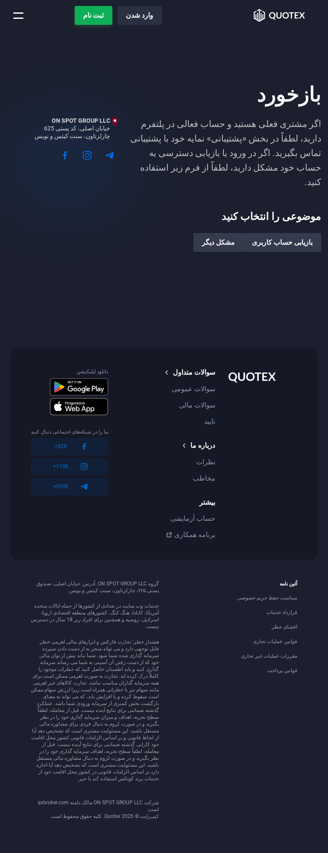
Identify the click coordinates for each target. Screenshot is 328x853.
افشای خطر (284, 627)
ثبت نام (93, 15)
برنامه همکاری (194, 535)
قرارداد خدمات (281, 612)
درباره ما (202, 445)
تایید (209, 421)
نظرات (205, 462)
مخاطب (204, 478)
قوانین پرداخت (282, 670)
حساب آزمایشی (192, 518)
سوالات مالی (197, 405)
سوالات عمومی (193, 389)
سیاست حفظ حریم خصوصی (267, 598)
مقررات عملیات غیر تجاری (269, 656)
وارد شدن (139, 15)
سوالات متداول (194, 372)
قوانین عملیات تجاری (275, 641)
